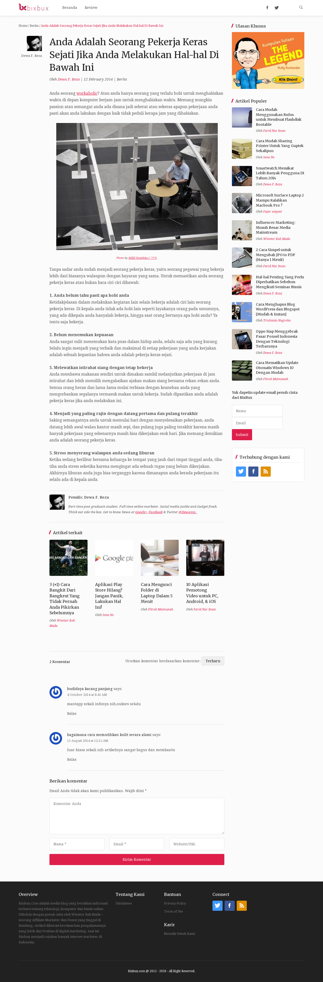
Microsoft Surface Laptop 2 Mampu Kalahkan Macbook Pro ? (280, 200)
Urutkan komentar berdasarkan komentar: (163, 661)
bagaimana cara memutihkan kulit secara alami (109, 735)
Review (91, 8)
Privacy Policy (175, 903)
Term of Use (173, 911)
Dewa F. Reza (69, 79)
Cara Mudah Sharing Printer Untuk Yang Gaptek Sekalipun (280, 146)
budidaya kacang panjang (90, 689)
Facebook (156, 512)
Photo (120, 258)
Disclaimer (124, 903)
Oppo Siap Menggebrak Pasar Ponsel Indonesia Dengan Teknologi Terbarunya (277, 339)
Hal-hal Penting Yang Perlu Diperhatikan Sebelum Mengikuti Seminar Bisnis (280, 282)
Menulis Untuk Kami (179, 934)
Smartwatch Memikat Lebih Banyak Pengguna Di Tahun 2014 (280, 173)
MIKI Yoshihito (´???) (142, 258)
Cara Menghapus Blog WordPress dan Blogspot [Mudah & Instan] (278, 309)
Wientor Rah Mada (276, 239)
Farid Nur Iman (205, 609)
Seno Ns (108, 615)
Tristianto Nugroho (277, 320)
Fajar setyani (272, 211)
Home (23, 26)
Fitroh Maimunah (160, 609)
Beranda (69, 8)
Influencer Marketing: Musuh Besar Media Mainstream (275, 227)
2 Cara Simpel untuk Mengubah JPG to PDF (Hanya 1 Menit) (275, 255)
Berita (34, 26)
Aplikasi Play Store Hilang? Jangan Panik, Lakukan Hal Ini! (109, 596)
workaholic (86, 93)
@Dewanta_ (188, 512)
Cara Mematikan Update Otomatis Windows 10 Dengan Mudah (277, 367)
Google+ (141, 512)
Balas (71, 713)
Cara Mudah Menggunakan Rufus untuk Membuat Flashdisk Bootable (279, 117)
